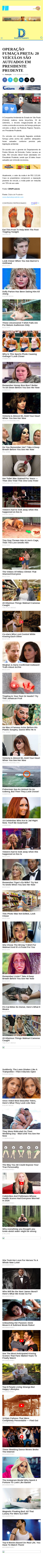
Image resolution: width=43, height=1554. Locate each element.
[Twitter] (10, 79)
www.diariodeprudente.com (13, 197)
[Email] (26, 79)
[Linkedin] (21, 79)
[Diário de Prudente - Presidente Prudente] (21, 34)
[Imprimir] (32, 79)
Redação (8, 74)
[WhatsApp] (15, 79)
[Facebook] (4, 79)
